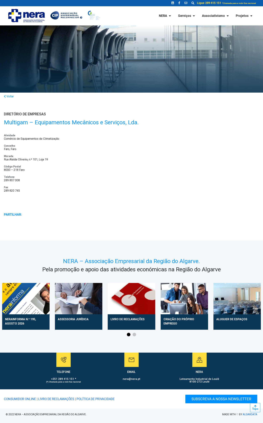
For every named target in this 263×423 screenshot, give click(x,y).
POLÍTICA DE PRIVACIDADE (96, 399)
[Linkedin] (173, 3)
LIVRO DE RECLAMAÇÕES (56, 399)
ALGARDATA (250, 414)
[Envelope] (186, 3)
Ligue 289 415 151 (226, 3)
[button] (128, 334)
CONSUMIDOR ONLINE (20, 399)
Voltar (10, 96)
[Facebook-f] (179, 3)
